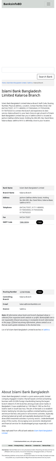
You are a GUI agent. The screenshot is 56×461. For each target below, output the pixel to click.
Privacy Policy (18, 445)
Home (4, 83)
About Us (28, 445)
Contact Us (36, 445)
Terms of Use (46, 445)
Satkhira (29, 83)
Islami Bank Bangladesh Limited (16, 83)
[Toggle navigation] (49, 4)
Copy (40, 222)
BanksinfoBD (12, 4)
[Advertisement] (28, 37)
